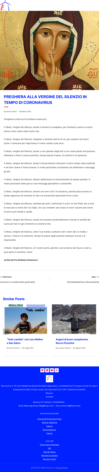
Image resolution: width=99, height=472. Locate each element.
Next (93, 332)
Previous (6, 332)
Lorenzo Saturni (64, 348)
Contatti (49, 397)
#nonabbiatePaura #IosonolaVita (83, 279)
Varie (6, 107)
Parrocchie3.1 (11, 111)
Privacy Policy (62, 468)
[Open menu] (97, 5)
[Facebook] (42, 370)
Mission (49, 393)
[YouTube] (52, 370)
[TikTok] (57, 370)
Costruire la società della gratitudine (17, 279)
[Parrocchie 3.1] (5, 5)
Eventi (49, 433)
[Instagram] (47, 370)
